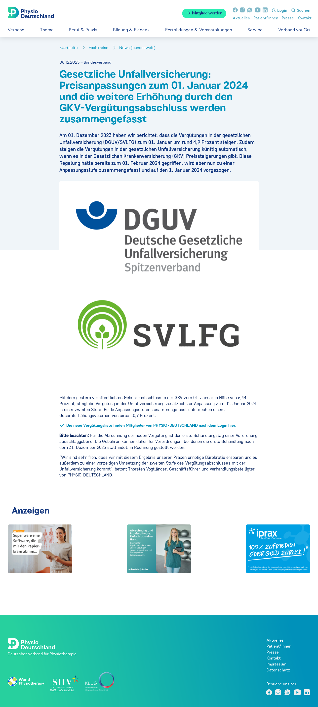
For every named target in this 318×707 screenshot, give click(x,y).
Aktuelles (241, 18)
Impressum (276, 664)
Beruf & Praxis (83, 30)
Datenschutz (278, 670)
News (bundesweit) (138, 48)
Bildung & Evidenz (131, 30)
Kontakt (304, 18)
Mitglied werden (206, 13)
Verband (16, 30)
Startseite (69, 48)
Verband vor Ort (294, 30)
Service (255, 30)
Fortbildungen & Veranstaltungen (198, 30)
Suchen (303, 10)
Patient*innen (265, 18)
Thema (46, 30)
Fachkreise (99, 48)
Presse (288, 18)
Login (281, 10)
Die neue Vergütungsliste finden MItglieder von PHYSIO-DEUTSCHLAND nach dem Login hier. (151, 425)
